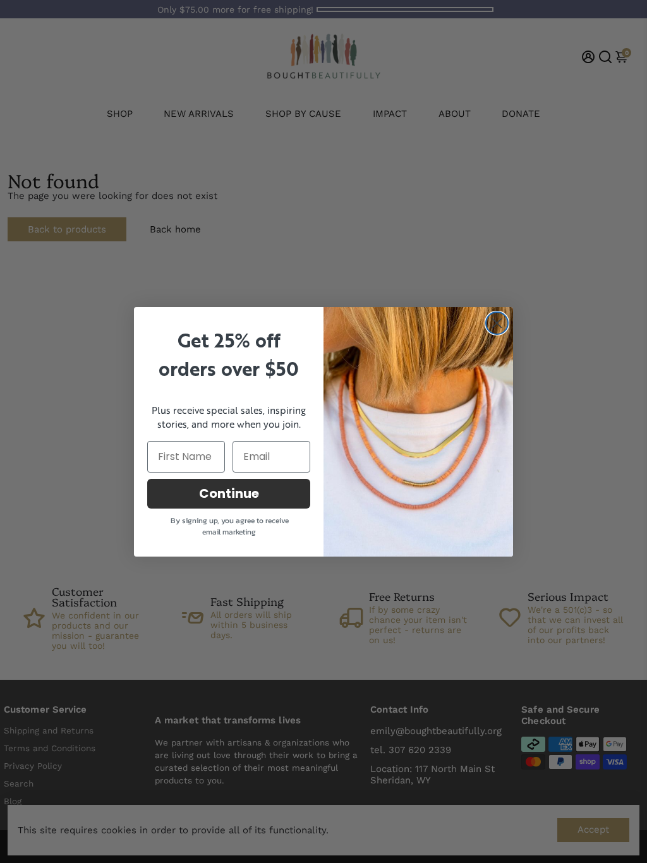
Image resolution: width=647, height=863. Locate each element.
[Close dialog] (497, 323)
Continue (229, 493)
